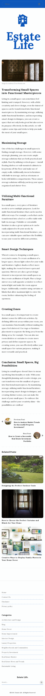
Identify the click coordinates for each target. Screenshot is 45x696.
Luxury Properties (9, 643)
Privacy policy (7, 606)
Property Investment (10, 652)
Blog (3, 624)
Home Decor (7, 629)
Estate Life (23, 40)
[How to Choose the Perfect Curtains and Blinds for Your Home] (22, 503)
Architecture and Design (11, 620)
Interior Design (8, 638)
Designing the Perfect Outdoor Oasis (19, 486)
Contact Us (6, 597)
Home (4, 592)
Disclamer (5, 602)
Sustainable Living (9, 666)
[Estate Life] (22, 20)
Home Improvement (9, 634)
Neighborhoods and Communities (15, 648)
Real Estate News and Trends (13, 662)
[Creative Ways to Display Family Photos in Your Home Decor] (22, 541)
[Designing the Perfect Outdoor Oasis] (22, 469)
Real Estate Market (9, 657)
